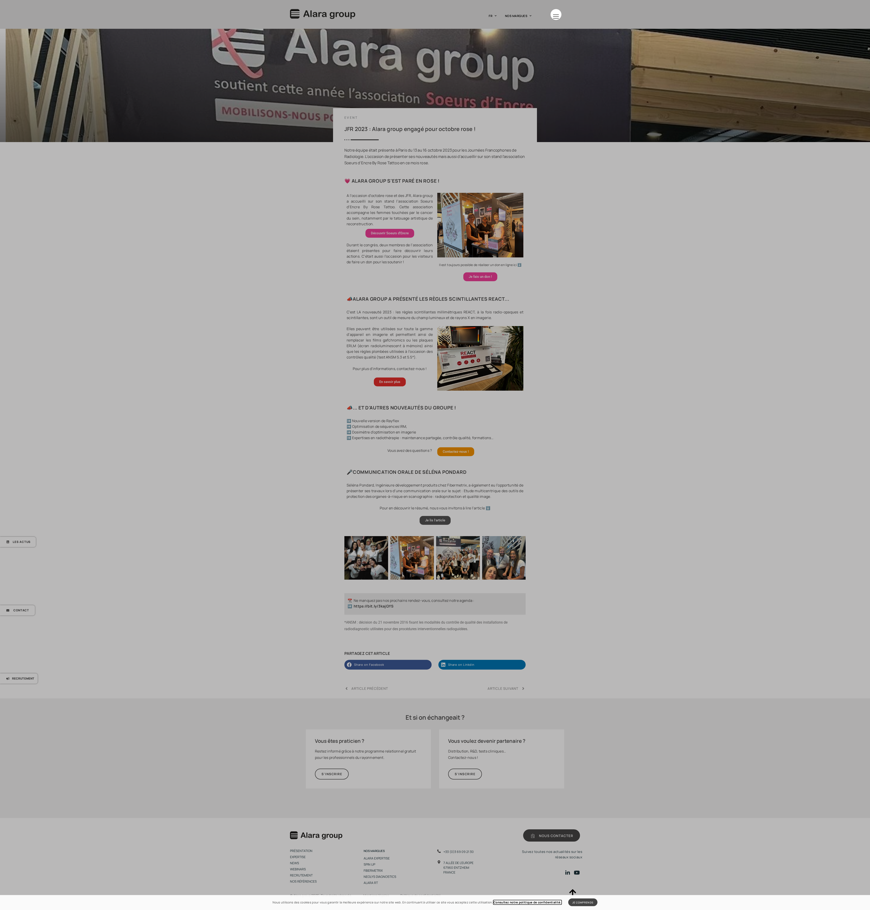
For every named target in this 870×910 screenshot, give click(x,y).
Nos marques (516, 16)
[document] (435, 455)
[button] (556, 14)
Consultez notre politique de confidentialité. (527, 902)
